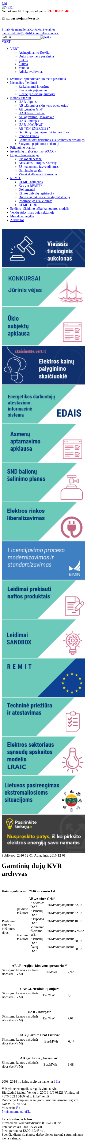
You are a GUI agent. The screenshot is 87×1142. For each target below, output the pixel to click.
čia (58, 1081)
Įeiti (4, 3)
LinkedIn (37, 33)
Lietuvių (15, 33)
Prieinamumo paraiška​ (16, 1111)
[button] (46, 37)
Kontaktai (35, 29)
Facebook (49, 33)
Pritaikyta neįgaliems (15, 29)
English (26, 33)
